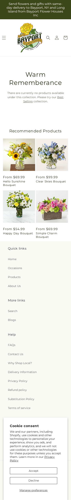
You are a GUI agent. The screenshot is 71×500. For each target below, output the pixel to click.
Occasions (15, 268)
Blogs (12, 320)
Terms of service (19, 408)
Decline (33, 480)
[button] (48, 37)
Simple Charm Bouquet (46, 235)
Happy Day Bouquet (18, 233)
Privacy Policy (17, 381)
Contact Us (15, 354)
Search (12, 311)
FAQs (11, 345)
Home (12, 259)
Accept (33, 471)
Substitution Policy (21, 399)
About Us (14, 286)
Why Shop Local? (20, 363)
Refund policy (17, 390)
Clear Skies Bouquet (51, 181)
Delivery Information (22, 372)
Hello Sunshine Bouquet (14, 183)
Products (14, 277)
